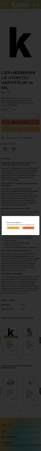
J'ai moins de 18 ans (13, 227)
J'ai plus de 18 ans (28, 227)
